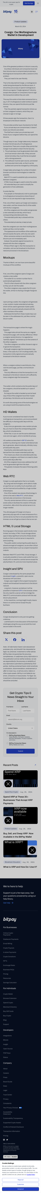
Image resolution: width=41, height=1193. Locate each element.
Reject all (20, 1180)
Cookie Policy (31, 1174)
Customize (20, 1184)
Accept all (21, 1189)
